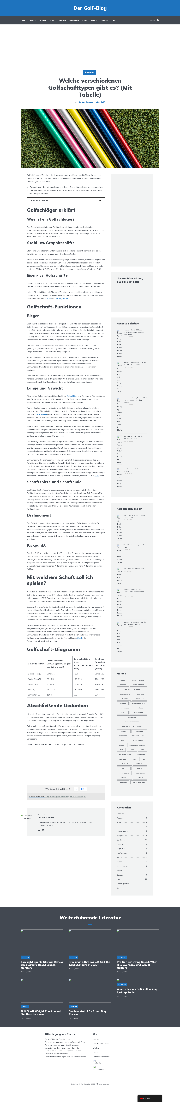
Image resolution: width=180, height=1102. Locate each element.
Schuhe (120, 875)
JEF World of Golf (138, 736)
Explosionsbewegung (132, 689)
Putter (85, 20)
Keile (93, 20)
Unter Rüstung (139, 782)
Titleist (124, 778)
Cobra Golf (125, 708)
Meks (81, 1084)
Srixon (139, 768)
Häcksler (32, 20)
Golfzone (139, 731)
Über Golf (89, 72)
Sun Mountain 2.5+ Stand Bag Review (87, 1013)
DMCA (95, 1052)
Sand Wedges (122, 866)
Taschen (120, 818)
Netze (119, 857)
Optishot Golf (125, 754)
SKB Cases (124, 764)
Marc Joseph (138, 740)
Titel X (140, 778)
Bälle (119, 822)
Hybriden (62, 20)
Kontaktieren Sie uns (101, 1043)
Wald (52, 20)
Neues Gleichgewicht (137, 745)
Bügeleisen (74, 20)
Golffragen (121, 840)
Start (79, 638)
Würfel (140, 708)
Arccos (123, 685)
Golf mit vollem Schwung (132, 726)
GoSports (123, 736)
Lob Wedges (122, 853)
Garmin (123, 731)
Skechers (140, 764)
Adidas (122, 680)
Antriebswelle (41, 414)
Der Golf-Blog (90, 8)
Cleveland (140, 699)
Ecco (122, 712)
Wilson (132, 787)
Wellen (119, 870)
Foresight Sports (132, 722)
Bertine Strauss (86, 102)
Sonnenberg (124, 773)
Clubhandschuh (138, 703)
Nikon (132, 750)
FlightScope (138, 712)
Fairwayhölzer (61, 298)
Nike (121, 750)
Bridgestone (125, 694)
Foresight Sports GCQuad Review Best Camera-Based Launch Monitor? (134, 332)
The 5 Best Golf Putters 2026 (134, 568)
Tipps (114, 20)
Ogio (142, 750)
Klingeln (122, 759)
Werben (96, 1048)
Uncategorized (123, 884)
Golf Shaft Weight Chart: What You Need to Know (41, 1013)
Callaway (123, 699)
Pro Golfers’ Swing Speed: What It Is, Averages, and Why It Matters (135, 400)
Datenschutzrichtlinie (101, 1057)
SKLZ (123, 768)
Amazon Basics (138, 680)
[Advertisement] (90, 47)
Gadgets (104, 20)
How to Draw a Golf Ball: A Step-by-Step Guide (137, 991)
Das (97, 475)
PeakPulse (141, 754)
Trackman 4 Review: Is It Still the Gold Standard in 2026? (89, 963)
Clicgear (123, 703)
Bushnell (140, 694)
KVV (122, 740)
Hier (61, 436)
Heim (23, 20)
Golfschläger (72, 396)
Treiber (43, 20)
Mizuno (121, 745)
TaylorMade (139, 773)
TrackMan (123, 782)
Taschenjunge (138, 685)
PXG (143, 759)
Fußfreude (132, 717)
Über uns (96, 1039)
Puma (134, 759)
